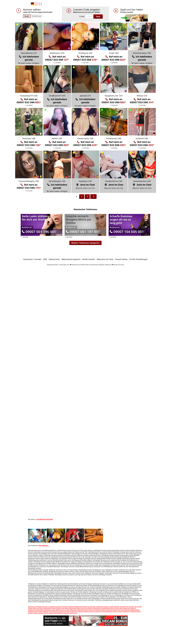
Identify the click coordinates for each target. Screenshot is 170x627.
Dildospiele (39, 610)
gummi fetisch (97, 608)
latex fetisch (73, 608)
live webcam (97, 611)
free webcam (125, 610)
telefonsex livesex (111, 611)
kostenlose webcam (76, 611)
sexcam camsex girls (50, 613)
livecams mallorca (68, 606)
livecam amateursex (123, 611)
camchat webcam (64, 611)
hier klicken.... (44, 545)
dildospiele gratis (82, 610)
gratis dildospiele (71, 610)
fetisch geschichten (45, 608)
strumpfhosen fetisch (108, 608)
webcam (91, 610)
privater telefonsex (43, 611)
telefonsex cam (88, 611)
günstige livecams (42, 606)
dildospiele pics (61, 610)
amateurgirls (126, 608)
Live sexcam (138, 606)
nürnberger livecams (45, 519)
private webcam (135, 610)
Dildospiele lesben (50, 610)
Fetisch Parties (56, 608)
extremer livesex (135, 611)
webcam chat (105, 610)
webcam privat (32, 611)
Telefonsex (97, 610)
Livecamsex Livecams (55, 606)
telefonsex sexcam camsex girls (67, 613)
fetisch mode (81, 608)
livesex (103, 611)
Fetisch (30, 608)
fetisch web (118, 608)
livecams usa (32, 606)
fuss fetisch (88, 608)
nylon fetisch (65, 608)
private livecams (114, 606)
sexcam (131, 606)
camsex (30, 613)
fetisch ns (36, 608)
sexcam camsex (38, 613)
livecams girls (124, 606)
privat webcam (54, 611)
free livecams (91, 606)
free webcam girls (115, 610)
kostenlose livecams (80, 606)
